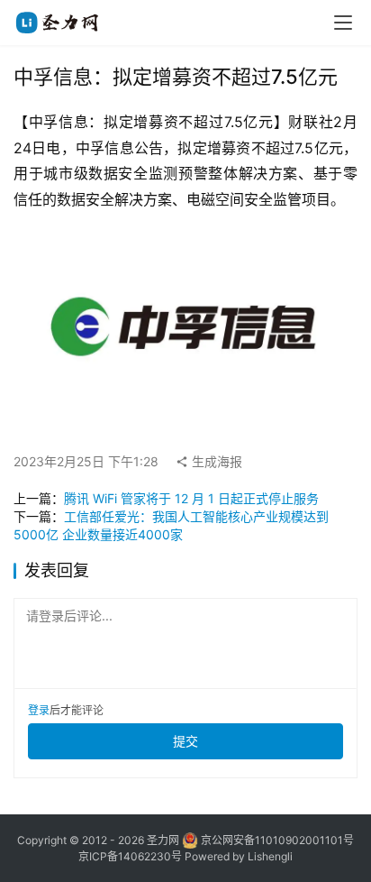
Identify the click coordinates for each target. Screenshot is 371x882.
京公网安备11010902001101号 (277, 840)
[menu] (343, 22)
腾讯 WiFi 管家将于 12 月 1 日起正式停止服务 (191, 498)
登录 (39, 710)
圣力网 (163, 840)
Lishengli (270, 856)
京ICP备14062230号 (130, 856)
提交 (185, 741)
